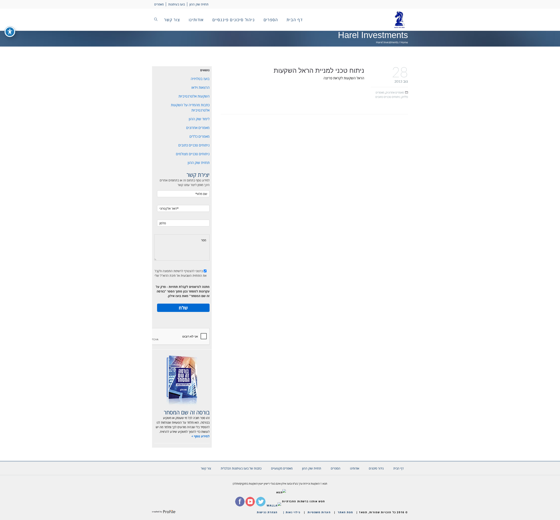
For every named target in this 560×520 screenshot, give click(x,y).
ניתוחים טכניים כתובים (387, 97)
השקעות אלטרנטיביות (194, 96)
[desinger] (163, 512)
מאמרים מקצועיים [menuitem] (281, 468)
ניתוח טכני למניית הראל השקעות (319, 70)
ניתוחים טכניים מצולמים (193, 153)
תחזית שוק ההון (198, 4)
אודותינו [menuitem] (196, 19)
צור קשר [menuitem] (172, 19)
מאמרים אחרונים (395, 92)
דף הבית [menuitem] (295, 19)
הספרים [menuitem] (271, 19)
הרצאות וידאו (200, 87)
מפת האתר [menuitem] (345, 512)
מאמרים (159, 4)
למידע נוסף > (200, 436)
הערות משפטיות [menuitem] (319, 512)
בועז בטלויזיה (200, 78)
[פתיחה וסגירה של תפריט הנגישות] (10, 31)
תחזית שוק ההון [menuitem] (311, 468)
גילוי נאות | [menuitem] (291, 512)
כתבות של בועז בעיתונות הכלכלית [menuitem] (241, 468)
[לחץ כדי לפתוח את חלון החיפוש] (156, 20)
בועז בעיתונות (176, 4)
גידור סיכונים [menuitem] (376, 468)
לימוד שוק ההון (199, 119)
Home (404, 42)
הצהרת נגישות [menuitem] (267, 512)
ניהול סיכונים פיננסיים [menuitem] (233, 19)
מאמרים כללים (199, 136)
